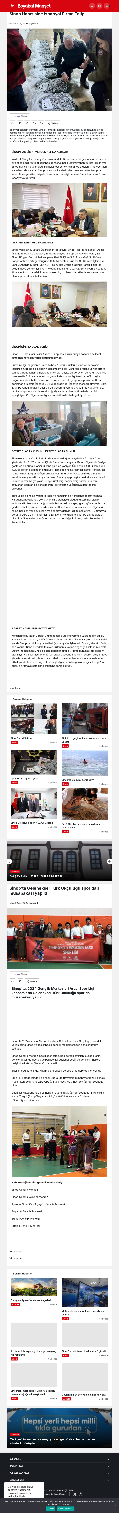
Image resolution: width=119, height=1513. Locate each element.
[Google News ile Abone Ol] (20, 116)
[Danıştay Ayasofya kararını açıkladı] (34, 1299)
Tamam (50, 1508)
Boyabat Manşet (34, 6)
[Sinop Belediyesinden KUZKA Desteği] (34, 810)
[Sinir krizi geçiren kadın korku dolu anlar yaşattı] (85, 725)
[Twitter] (75, 1494)
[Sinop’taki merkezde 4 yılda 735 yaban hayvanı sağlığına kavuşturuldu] (34, 1382)
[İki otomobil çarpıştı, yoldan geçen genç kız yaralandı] (34, 1341)
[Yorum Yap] (27, 123)
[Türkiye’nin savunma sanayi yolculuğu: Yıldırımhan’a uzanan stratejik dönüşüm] (59, 1428)
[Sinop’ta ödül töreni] (34, 725)
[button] (99, 6)
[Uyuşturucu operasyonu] (34, 768)
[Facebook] (69, 1494)
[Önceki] (9, 861)
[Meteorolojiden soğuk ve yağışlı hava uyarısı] (85, 1299)
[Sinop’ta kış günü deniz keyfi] (85, 768)
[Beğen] (12, 123)
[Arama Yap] (92, 6)
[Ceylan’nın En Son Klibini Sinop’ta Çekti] (85, 1382)
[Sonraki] (109, 861)
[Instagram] (80, 1494)
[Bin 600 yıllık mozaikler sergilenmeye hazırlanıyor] (85, 810)
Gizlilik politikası (65, 1508)
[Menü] (12, 6)
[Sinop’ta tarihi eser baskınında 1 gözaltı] (85, 1341)
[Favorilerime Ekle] (20, 123)
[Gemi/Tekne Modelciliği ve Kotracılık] (59, 861)
